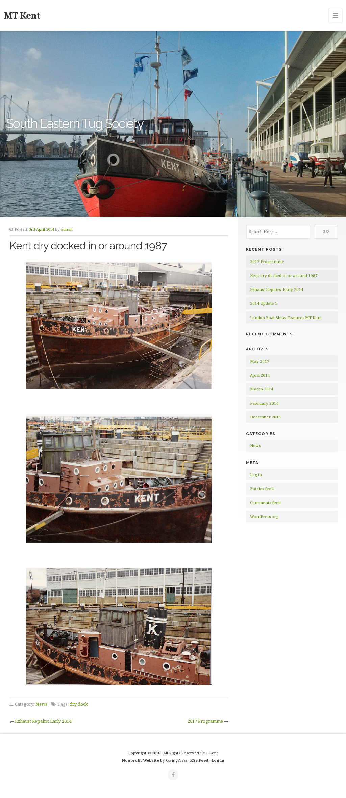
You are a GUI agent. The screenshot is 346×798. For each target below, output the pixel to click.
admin (67, 229)
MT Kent (22, 15)
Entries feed (262, 488)
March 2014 (261, 388)
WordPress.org (264, 516)
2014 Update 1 (263, 303)
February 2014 (264, 403)
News (41, 704)
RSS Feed (199, 760)
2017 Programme (205, 721)
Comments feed (265, 502)
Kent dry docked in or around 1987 (284, 275)
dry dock (79, 704)
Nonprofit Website (140, 760)
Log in (256, 474)
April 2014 (260, 375)
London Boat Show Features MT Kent (286, 317)
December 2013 (265, 416)
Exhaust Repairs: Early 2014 (43, 721)
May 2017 (259, 361)
